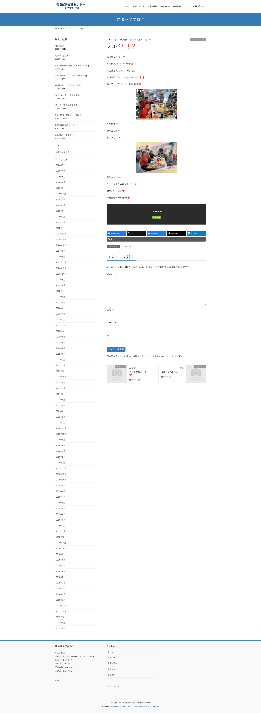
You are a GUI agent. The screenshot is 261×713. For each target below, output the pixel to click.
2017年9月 (60, 623)
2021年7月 (60, 388)
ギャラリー (112, 669)
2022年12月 (61, 325)
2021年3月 (60, 411)
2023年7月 (60, 291)
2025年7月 (60, 205)
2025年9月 (60, 199)
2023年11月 (61, 268)
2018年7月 (60, 565)
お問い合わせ (113, 686)
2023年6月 (60, 297)
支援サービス (113, 657)
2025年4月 (60, 217)
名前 (110, 309)
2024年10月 (61, 245)
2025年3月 (60, 222)
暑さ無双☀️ (60, 46)
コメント (112, 274)
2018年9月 (60, 554)
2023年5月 (60, 302)
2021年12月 (61, 371)
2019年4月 (60, 514)
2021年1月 (60, 422)
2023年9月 (60, 279)
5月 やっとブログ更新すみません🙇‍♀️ (71, 75)
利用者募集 (112, 663)
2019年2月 (60, 525)
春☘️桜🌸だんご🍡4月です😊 (68, 85)
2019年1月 (60, 531)
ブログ (110, 680)
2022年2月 (60, 360)
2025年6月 (60, 211)
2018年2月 (60, 594)
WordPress (115, 706)
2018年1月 (60, 600)
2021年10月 (61, 377)
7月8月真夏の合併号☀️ (65, 125)
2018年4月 (60, 583)
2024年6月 (60, 257)
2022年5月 (60, 342)
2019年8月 (60, 491)
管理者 (57, 680)
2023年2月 (60, 319)
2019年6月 (60, 503)
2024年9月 (60, 251)
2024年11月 (61, 239)
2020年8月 (60, 445)
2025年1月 (60, 228)
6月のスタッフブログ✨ (65, 135)
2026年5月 (60, 176)
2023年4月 (60, 308)
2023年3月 (60, 314)
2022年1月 (60, 365)
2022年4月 (60, 348)
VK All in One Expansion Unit (148, 706)
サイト (110, 335)
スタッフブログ (198, 39)
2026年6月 (60, 171)
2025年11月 (61, 194)
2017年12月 (61, 606)
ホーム (110, 652)
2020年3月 (60, 451)
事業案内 (111, 675)
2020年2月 (60, 457)
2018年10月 (61, 548)
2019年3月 (60, 520)
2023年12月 (61, 262)
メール (111, 322)
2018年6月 (60, 571)
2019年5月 (60, 508)
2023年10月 (61, 274)
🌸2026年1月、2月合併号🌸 (67, 95)
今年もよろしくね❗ (171, 372)
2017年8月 (60, 628)
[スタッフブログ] (116, 371)
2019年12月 (61, 468)
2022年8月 (60, 337)
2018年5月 (60, 577)
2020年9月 (60, 440)
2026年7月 (60, 165)
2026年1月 (60, 188)
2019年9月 (60, 485)
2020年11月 (61, 434)
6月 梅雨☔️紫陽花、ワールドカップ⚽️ (72, 65)
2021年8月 (60, 382)
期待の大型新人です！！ (65, 56)
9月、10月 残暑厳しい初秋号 (68, 115)
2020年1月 (60, 463)
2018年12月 (61, 537)
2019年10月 (61, 480)
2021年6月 (60, 394)
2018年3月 (60, 588)
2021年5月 (60, 400)
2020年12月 (61, 428)
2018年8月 (60, 560)
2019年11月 (61, 474)
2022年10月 (61, 331)
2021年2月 (60, 417)
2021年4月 (60, 405)
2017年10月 (61, 617)
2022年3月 (60, 354)
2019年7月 (60, 497)
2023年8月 (60, 285)
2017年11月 (61, 611)
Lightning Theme (129, 706)
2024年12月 (61, 234)
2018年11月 (61, 543)
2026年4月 (60, 182)
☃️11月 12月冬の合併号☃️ (66, 105)
